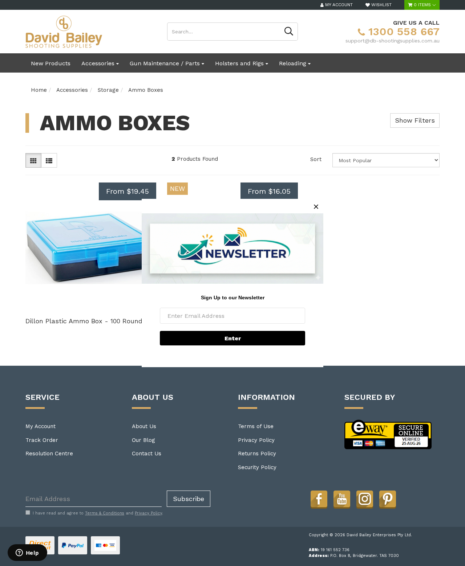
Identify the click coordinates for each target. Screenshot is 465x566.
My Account (40, 426)
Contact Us (146, 453)
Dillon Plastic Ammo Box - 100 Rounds (85, 321)
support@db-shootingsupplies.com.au (392, 41)
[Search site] (289, 31)
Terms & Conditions (104, 513)
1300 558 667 (402, 31)
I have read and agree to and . (98, 513)
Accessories (98, 63)
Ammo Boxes (145, 90)
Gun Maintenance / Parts (166, 63)
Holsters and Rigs (240, 63)
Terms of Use (256, 426)
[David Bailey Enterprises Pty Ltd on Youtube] (341, 498)
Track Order (41, 440)
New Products (50, 63)
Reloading (293, 63)
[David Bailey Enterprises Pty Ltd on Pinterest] (387, 498)
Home (39, 90)
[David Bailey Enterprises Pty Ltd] (63, 31)
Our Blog (143, 440)
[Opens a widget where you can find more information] (27, 553)
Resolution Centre (49, 453)
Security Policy (257, 467)
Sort (316, 159)
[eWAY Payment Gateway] (388, 434)
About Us (144, 426)
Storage (108, 90)
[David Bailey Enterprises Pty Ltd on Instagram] (364, 498)
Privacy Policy (256, 440)
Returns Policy (257, 453)
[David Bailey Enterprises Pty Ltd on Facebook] (319, 498)
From (127, 191)
